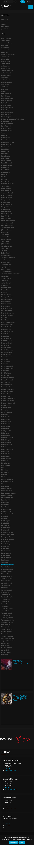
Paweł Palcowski (6, 509)
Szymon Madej (5, 585)
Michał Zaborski (5, 456)
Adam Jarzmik (5, 40)
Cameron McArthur (6, 130)
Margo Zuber (5, 375)
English (28, 1)
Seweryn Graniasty (6, 571)
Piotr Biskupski (5, 521)
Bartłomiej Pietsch (6, 114)
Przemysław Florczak (7, 534)
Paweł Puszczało (6, 511)
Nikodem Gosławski (7, 477)
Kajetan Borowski (6, 287)
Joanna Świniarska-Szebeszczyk (10, 274)
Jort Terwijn (4, 280)
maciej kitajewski (6, 329)
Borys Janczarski (6, 126)
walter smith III (5, 624)
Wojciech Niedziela (6, 634)
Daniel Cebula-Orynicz (7, 142)
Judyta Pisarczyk (6, 283)
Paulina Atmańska (6, 491)
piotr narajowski (5, 525)
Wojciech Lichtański (6, 629)
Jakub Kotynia (5, 234)
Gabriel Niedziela (6, 188)
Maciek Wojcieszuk (6, 343)
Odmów (22, 842)
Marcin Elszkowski (6, 357)
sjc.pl (6, 827)
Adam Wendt (5, 50)
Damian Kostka (5, 137)
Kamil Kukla (4, 292)
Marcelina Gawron (6, 352)
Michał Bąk (4, 414)
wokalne (3, 24)
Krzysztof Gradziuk (6, 308)
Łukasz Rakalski (6, 652)
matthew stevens (6, 407)
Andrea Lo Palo (5, 66)
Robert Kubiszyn (6, 553)
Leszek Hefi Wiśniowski (8, 322)
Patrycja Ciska (5, 486)
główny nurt (4, 29)
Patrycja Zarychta (6, 488)
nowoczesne (5, 22)
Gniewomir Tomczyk (7, 193)
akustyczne (4, 19)
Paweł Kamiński (5, 500)
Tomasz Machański (7, 608)
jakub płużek (5, 244)
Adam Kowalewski (6, 43)
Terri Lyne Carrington (7, 597)
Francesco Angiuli (6, 181)
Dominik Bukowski (6, 163)
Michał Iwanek (5, 428)
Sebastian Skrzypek (7, 569)
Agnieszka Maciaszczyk (8, 54)
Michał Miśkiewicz (6, 442)
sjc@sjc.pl (7, 825)
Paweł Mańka (5, 504)
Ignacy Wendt (5, 216)
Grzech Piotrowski (6, 195)
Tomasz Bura (5, 601)
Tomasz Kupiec (5, 606)
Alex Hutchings (5, 61)
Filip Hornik (4, 177)
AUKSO (3, 91)
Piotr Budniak (5, 523)
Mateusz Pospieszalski (8, 398)
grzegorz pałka (5, 202)
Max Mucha (4, 410)
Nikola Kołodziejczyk (7, 479)
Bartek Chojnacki (6, 93)
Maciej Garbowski (6, 327)
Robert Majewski (6, 555)
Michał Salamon (6, 447)
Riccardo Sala (5, 546)
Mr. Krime (4, 474)
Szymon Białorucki (6, 581)
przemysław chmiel (7, 532)
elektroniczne (5, 26)
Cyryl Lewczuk (5, 135)
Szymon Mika (5, 587)
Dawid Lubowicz (6, 160)
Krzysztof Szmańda (7, 315)
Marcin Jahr (4, 359)
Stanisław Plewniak (7, 576)
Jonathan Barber (6, 278)
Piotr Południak (5, 527)
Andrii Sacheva (5, 68)
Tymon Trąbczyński (7, 617)
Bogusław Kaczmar (7, 121)
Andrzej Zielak (5, 80)
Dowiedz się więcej (26, 839)
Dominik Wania (5, 172)
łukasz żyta (4, 654)
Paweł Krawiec (5, 502)
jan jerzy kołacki (5, 253)
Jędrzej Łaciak (5, 267)
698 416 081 (7, 768)
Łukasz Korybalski (6, 648)
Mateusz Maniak (6, 394)
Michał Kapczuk (5, 435)
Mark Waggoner (5, 382)
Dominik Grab (5, 167)
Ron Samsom (5, 560)
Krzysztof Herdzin (6, 310)
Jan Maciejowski (6, 255)
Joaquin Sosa (5, 276)
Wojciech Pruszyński (7, 636)
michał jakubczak (6, 431)
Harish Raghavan (6, 211)
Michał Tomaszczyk (7, 449)
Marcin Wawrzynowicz (7, 368)
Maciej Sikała (5, 336)
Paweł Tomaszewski (7, 514)
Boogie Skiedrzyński (7, 123)
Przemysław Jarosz (7, 537)
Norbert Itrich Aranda (7, 481)
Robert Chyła (5, 548)
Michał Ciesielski (6, 421)
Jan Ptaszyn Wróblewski (8, 257)
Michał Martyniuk (6, 440)
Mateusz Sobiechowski (8, 403)
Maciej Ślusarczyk (6, 338)
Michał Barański (5, 417)
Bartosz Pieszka (6, 105)
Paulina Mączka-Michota (8, 493)
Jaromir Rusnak (5, 262)
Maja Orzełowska (6, 347)
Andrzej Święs (5, 77)
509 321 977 (7, 823)
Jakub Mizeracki (6, 239)
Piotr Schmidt (5, 530)
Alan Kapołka (5, 57)
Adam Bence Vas (6, 38)
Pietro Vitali (4, 516)
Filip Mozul (4, 179)
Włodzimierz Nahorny (7, 638)
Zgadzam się (13, 842)
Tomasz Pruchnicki (6, 613)
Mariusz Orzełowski (7, 380)
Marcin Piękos (5, 364)
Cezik (3, 133)
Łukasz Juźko (5, 643)
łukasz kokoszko (6, 645)
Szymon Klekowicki (6, 583)
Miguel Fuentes (5, 463)
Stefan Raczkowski (6, 578)
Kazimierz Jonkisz (6, 299)
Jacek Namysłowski (7, 223)
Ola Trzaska (4, 484)
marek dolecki (5, 370)
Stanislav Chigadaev (7, 574)
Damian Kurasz (5, 140)
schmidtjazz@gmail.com (11, 789)
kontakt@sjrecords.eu (10, 770)
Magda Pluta (5, 345)
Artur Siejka (4, 89)
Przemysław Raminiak (7, 539)
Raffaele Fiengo (6, 544)
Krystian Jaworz (6, 304)
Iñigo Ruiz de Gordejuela (8, 220)
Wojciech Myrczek (6, 631)
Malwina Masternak (7, 350)
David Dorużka (5, 153)
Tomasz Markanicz (6, 611)
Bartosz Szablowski (7, 112)
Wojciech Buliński (6, 627)
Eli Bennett (4, 174)
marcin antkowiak (6, 354)
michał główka (5, 426)
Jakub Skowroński (6, 246)
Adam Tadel (4, 45)
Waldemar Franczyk (7, 622)
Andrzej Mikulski (6, 73)
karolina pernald (6, 294)
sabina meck (5, 562)
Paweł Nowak (5, 507)
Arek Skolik (4, 87)
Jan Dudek (4, 250)
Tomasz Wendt (5, 615)
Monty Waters (5, 472)
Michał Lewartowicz (7, 437)
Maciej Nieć (4, 334)
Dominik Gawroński (6, 165)
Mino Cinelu (4, 470)
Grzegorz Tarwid (6, 207)
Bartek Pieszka (5, 96)
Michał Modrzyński (6, 444)
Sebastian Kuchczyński (8, 567)
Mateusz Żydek (5, 405)
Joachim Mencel (6, 269)
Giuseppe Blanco (6, 190)
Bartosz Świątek (6, 110)
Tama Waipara (5, 594)
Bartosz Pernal (5, 103)
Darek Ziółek (5, 149)
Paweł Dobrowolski (6, 495)
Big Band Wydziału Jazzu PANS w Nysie (12, 119)
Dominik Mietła (5, 170)
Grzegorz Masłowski (7, 200)
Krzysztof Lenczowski (7, 313)
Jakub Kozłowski (6, 237)
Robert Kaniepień (6, 551)
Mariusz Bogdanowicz (7, 377)
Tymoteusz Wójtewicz (7, 620)
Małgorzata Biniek (6, 412)
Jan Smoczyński (6, 260)
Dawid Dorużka (5, 156)
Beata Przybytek (6, 117)
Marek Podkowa (6, 373)
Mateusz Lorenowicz (7, 391)
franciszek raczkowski (7, 183)
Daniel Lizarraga (6, 144)
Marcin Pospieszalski (7, 366)
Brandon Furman (6, 128)
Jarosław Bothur (6, 264)
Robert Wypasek (6, 557)
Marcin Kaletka (5, 361)
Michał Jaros (5, 433)
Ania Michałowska (6, 82)
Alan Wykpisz (5, 59)
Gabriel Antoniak (6, 186)
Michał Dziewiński (6, 424)
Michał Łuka (4, 461)
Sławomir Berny (6, 592)
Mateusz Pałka (5, 396)
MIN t (2, 467)
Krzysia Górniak (5, 306)
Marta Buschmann (6, 384)
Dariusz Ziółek (5, 151)
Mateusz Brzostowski (7, 389)
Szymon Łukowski (6, 590)
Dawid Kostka (5, 158)
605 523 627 (7, 787)
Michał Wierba (5, 451)
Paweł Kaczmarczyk (7, 497)
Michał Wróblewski (6, 454)
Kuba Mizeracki (5, 320)
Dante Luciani (5, 147)
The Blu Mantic (5, 599)
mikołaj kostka (5, 465)
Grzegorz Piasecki (6, 204)
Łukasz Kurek (5, 650)
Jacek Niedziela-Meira (7, 227)
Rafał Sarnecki (5, 541)
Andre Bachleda (6, 63)
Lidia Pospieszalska (7, 324)
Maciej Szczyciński (6, 340)
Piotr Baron (4, 518)
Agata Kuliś (4, 52)
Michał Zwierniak (6, 458)
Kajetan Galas (5, 290)
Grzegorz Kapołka (6, 197)
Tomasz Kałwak (6, 604)
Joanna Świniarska (6, 271)
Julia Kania (4, 285)
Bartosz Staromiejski (7, 107)
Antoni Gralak (5, 84)
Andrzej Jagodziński (7, 70)
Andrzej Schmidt (6, 75)
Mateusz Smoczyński (7, 400)
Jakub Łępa (4, 248)
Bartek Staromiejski (7, 98)
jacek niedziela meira (7, 225)
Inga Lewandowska (6, 218)
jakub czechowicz (6, 230)
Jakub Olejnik (5, 241)
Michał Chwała (5, 419)
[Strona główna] (6, 6)
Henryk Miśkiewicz (6, 214)
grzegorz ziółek (5, 209)
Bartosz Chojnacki (6, 100)
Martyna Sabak (5, 387)
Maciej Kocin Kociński (7, 331)
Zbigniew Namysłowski (8, 641)
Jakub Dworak (5, 232)
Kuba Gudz (4, 317)
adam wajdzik (5, 47)
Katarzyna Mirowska (7, 297)
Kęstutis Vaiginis (6, 301)
